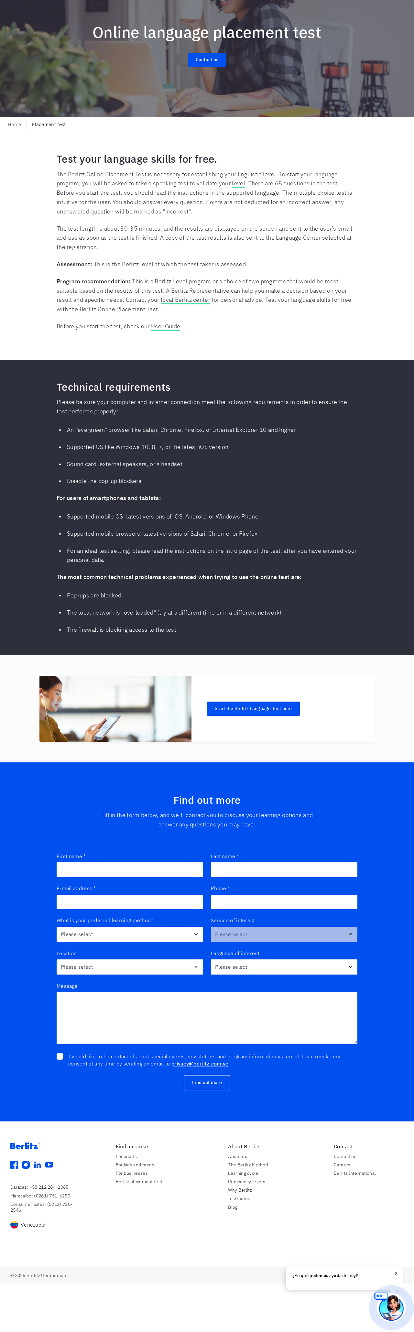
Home (14, 124)
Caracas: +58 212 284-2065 (39, 1187)
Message (67, 986)
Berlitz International (355, 1173)
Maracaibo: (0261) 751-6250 (40, 1196)
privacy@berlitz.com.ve (200, 1063)
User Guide (165, 326)
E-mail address (76, 888)
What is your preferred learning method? (105, 920)
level (238, 183)
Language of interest (235, 953)
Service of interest (233, 920)
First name (71, 856)
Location (67, 953)
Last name (225, 856)
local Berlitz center (185, 299)
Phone (220, 888)
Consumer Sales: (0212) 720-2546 (41, 1207)
